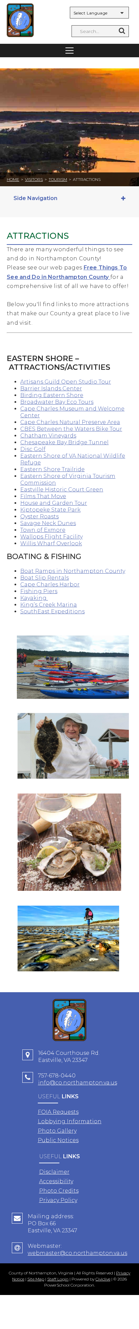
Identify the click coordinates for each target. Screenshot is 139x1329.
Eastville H (34, 489)
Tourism (58, 179)
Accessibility (56, 1181)
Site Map (35, 1279)
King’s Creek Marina (48, 605)
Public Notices (58, 1140)
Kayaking (33, 598)
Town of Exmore (42, 530)
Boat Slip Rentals (44, 578)
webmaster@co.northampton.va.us (77, 1253)
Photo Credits (59, 1191)
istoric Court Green (76, 489)
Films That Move (43, 496)
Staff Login (57, 1279)
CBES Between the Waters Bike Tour (71, 429)
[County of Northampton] (20, 21)
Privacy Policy (58, 1200)
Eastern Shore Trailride (52, 469)
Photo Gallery (57, 1131)
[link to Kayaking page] (47, 598)
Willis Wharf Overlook (51, 543)
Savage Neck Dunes (48, 523)
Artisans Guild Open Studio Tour (65, 382)
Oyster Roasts (39, 516)
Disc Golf (33, 449)
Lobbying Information (70, 1121)
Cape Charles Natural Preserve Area (70, 422)
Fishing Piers (38, 591)
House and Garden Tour (53, 503)
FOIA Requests (58, 1112)
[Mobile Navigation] (69, 50)
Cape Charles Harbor (50, 584)
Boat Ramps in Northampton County (72, 571)
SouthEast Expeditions (52, 611)
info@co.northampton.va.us (77, 1082)
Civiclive (102, 1279)
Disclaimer (54, 1172)
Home (13, 179)
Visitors (34, 179)
